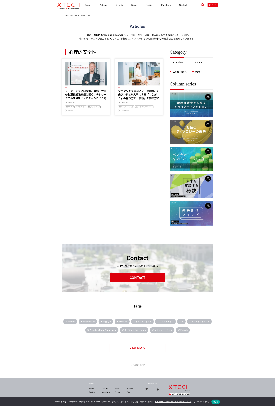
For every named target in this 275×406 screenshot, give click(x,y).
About (88, 5)
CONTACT (137, 277)
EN (215, 5)
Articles (103, 5)
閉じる (216, 401)
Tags (129, 392)
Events (119, 5)
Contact (183, 5)
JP (210, 5)
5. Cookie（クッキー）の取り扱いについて (173, 401)
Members (166, 5)
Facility (149, 5)
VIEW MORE (137, 348)
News (134, 5)
